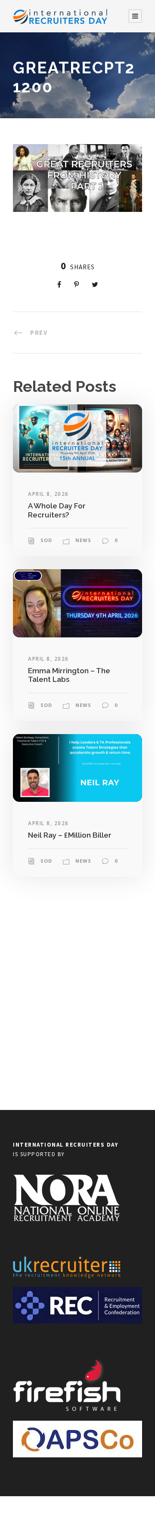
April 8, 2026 (48, 494)
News (83, 540)
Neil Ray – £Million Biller (70, 835)
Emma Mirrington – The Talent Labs (69, 675)
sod (46, 540)
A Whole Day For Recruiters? (57, 510)
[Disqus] (77, 998)
